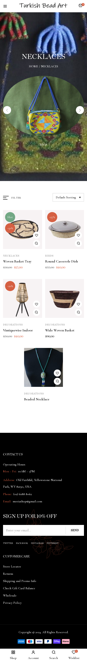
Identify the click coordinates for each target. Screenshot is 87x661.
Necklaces (11, 256)
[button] (80, 7)
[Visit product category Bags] (43, 106)
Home (33, 66)
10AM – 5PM (26, 471)
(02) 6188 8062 (22, 494)
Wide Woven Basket (59, 330)
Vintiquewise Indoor (18, 330)
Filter (16, 197)
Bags (43, 144)
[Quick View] (36, 243)
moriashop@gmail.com (27, 501)
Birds (49, 256)
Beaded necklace (36, 399)
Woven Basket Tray (17, 261)
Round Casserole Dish (61, 261)
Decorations (13, 325)
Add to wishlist (36, 235)
